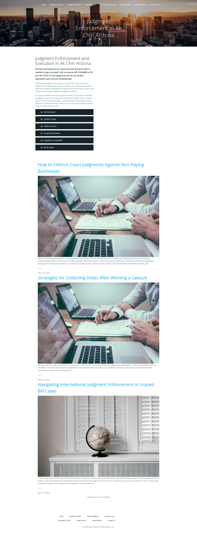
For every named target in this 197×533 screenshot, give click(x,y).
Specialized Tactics (108, 5)
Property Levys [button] (49, 119)
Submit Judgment (74, 5)
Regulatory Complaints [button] (52, 140)
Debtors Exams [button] (49, 126)
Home (43, 5)
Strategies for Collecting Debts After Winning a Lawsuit (92, 278)
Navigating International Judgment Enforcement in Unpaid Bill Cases (96, 387)
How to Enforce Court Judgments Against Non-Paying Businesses (91, 168)
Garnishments (140, 5)
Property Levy (90, 5)
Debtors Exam (125, 5)
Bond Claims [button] (48, 147)
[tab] (64, 112)
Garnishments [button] (49, 112)
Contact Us (155, 5)
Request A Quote (56, 5)
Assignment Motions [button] (51, 133)
